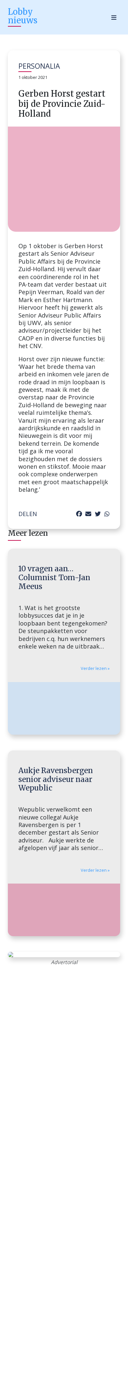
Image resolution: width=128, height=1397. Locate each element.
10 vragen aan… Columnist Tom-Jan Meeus (54, 577)
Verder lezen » (95, 668)
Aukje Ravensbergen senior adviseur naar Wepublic (55, 779)
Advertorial (64, 962)
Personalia (39, 66)
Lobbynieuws (22, 16)
